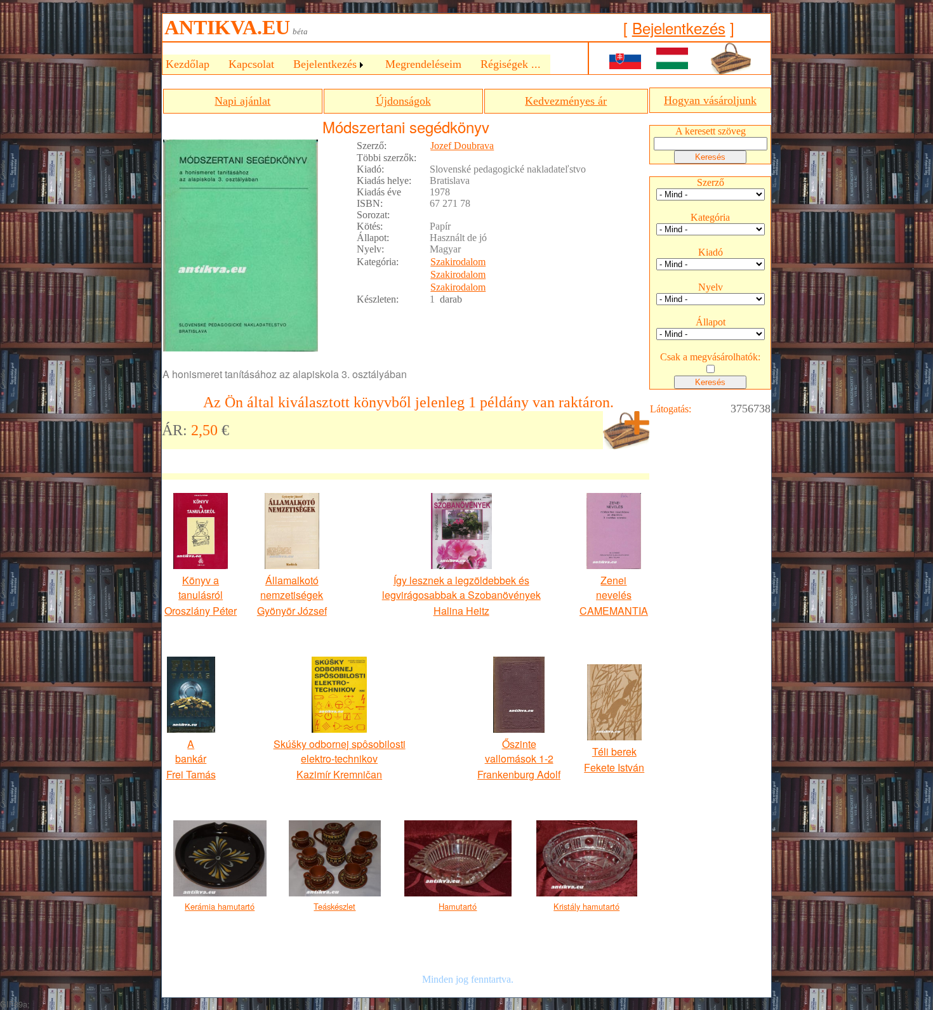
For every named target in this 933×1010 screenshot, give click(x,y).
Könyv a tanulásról (200, 587)
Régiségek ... (510, 64)
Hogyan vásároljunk (710, 100)
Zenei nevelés (614, 587)
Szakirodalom (458, 261)
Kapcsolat (251, 64)
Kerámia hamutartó (220, 906)
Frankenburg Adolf (518, 774)
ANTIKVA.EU (227, 27)
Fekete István (614, 767)
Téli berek (614, 751)
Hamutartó (458, 906)
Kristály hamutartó (586, 906)
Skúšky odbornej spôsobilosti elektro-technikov (340, 751)
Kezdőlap (187, 64)
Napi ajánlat (242, 101)
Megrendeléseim (423, 64)
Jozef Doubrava (462, 145)
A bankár (190, 751)
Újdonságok (403, 101)
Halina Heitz (461, 610)
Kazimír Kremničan (339, 774)
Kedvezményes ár (566, 101)
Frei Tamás (191, 774)
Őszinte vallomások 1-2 (519, 751)
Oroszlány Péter (200, 610)
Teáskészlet (334, 906)
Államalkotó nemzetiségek (291, 587)
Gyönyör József (292, 610)
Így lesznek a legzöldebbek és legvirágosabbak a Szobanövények (461, 587)
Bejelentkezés (678, 27)
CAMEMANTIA (613, 610)
